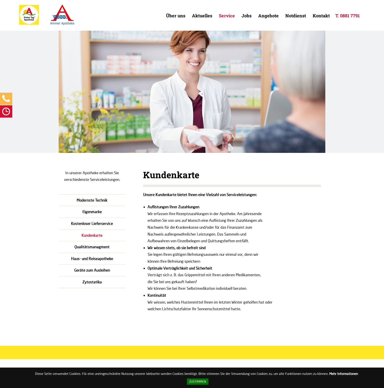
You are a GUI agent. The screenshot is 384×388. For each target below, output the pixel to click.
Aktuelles (202, 15)
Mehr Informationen (343, 374)
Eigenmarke (92, 211)
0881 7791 (350, 15)
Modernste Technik (92, 200)
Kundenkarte (92, 235)
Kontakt (321, 15)
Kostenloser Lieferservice (92, 223)
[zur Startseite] (29, 23)
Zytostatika (92, 282)
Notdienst (295, 15)
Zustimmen (197, 381)
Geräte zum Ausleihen (92, 270)
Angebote (268, 15)
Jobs (247, 15)
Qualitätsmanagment (92, 246)
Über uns (175, 15)
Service (227, 15)
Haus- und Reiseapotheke (92, 258)
